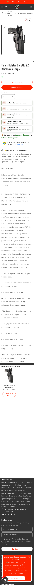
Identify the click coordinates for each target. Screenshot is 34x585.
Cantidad (4, 93)
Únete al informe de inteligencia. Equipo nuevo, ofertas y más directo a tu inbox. (17, 542)
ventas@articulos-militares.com (15, 509)
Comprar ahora (17, 87)
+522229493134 (10, 512)
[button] (2, 7)
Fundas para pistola (9, 13)
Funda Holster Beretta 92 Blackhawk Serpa (9, 386)
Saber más (20, 144)
